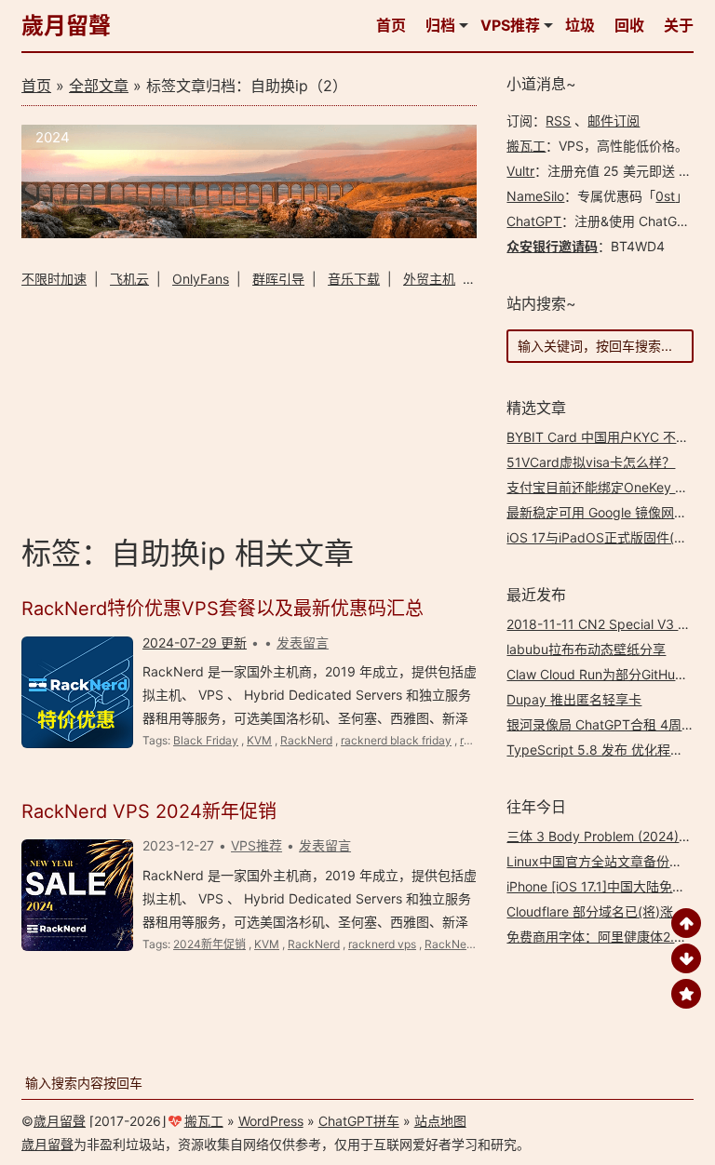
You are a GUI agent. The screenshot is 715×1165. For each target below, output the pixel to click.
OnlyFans (200, 279)
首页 (391, 25)
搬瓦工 (526, 146)
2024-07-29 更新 (194, 642)
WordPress (271, 1121)
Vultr (520, 171)
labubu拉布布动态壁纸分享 (586, 649)
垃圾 (580, 25)
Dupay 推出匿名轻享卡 (573, 699)
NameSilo (535, 196)
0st (665, 196)
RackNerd (306, 740)
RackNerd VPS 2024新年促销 (149, 811)
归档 (440, 25)
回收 (629, 25)
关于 (679, 25)
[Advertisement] (249, 408)
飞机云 (129, 279)
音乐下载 (354, 279)
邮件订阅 (613, 120)
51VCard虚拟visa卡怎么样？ (590, 462)
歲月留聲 (66, 25)
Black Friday (205, 740)
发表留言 (303, 642)
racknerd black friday (396, 740)
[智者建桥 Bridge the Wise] (249, 233)
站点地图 (440, 1121)
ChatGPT (533, 221)
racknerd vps (382, 944)
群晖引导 (278, 279)
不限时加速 (54, 279)
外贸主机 (429, 279)
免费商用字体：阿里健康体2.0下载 (607, 936)
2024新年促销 (209, 944)
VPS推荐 (510, 25)
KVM (259, 740)
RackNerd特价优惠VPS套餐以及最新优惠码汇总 (222, 608)
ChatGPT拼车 (358, 1121)
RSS (558, 120)
